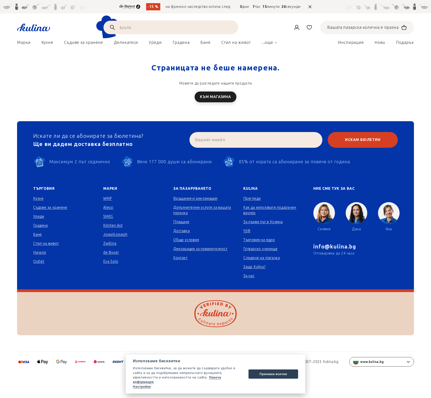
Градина (40, 225)
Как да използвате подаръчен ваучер (269, 210)
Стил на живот (46, 243)
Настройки (142, 386)
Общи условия (186, 240)
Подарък (405, 42)
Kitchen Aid (113, 225)
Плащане (181, 222)
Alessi (108, 207)
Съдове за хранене (50, 207)
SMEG (108, 216)
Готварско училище (260, 249)
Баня (37, 234)
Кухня (38, 198)
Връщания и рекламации (195, 198)
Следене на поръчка (261, 258)
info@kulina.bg (334, 246)
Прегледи (252, 198)
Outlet (38, 261)
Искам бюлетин (362, 140)
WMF (107, 198)
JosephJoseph (115, 234)
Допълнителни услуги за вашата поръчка (202, 210)
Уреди (38, 216)
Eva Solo (110, 261)
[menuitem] (24, 44)
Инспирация (351, 42)
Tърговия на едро (259, 240)
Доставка (181, 231)
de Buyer (111, 252)
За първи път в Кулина (263, 222)
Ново (380, 42)
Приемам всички (273, 374)
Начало (39, 252)
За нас (249, 276)
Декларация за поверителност (200, 249)
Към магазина (215, 97)
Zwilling (109, 243)
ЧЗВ (246, 231)
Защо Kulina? (254, 267)
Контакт (180, 258)
